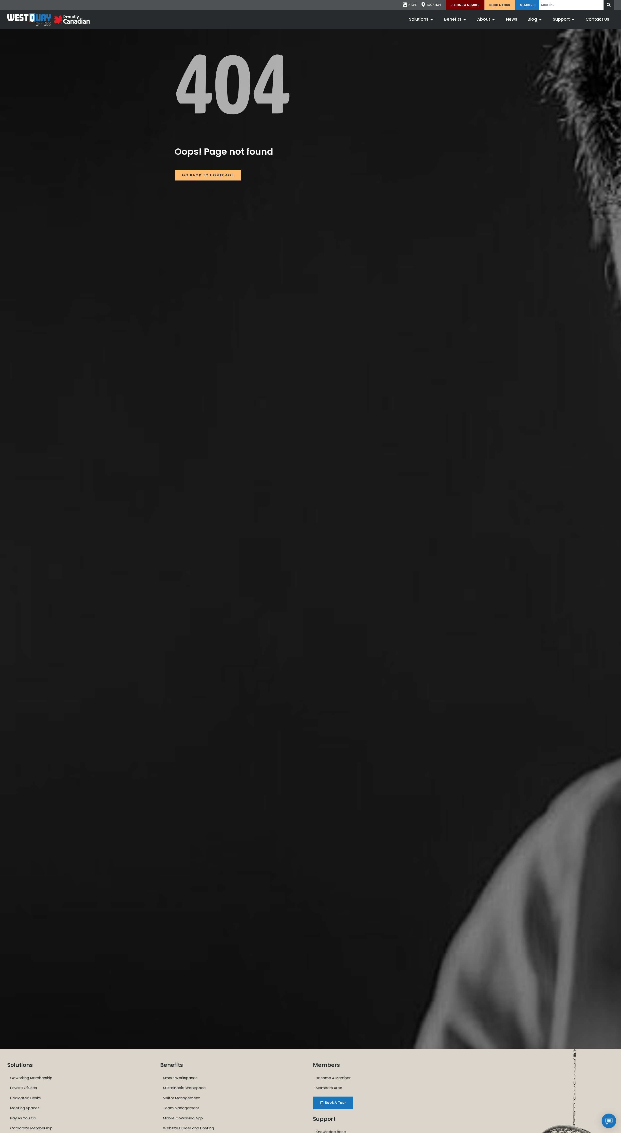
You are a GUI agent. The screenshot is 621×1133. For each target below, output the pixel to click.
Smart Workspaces (180, 1077)
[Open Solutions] (432, 19)
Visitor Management (181, 1097)
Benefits (171, 1065)
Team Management (181, 1107)
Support (324, 1119)
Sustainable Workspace (184, 1087)
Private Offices (23, 1087)
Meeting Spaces (25, 1107)
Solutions (20, 1065)
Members (527, 5)
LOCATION (434, 5)
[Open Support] (573, 19)
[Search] (609, 5)
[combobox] (571, 5)
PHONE (413, 5)
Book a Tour (499, 5)
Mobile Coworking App (183, 1118)
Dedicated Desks (25, 1097)
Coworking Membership (31, 1077)
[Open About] (493, 19)
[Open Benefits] (465, 19)
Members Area (329, 1087)
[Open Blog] (540, 19)
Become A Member (465, 5)
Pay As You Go (23, 1118)
